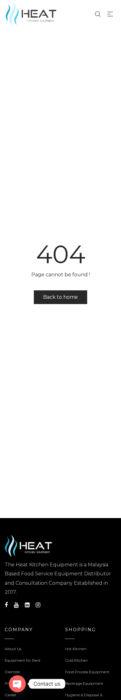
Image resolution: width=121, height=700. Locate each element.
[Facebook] (6, 605)
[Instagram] (38, 605)
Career (10, 695)
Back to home (60, 297)
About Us (13, 648)
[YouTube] (16, 605)
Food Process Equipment (87, 671)
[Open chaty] (17, 683)
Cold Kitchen (76, 660)
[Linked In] (27, 605)
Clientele (12, 671)
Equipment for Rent (23, 660)
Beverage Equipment (84, 683)
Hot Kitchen (75, 648)
